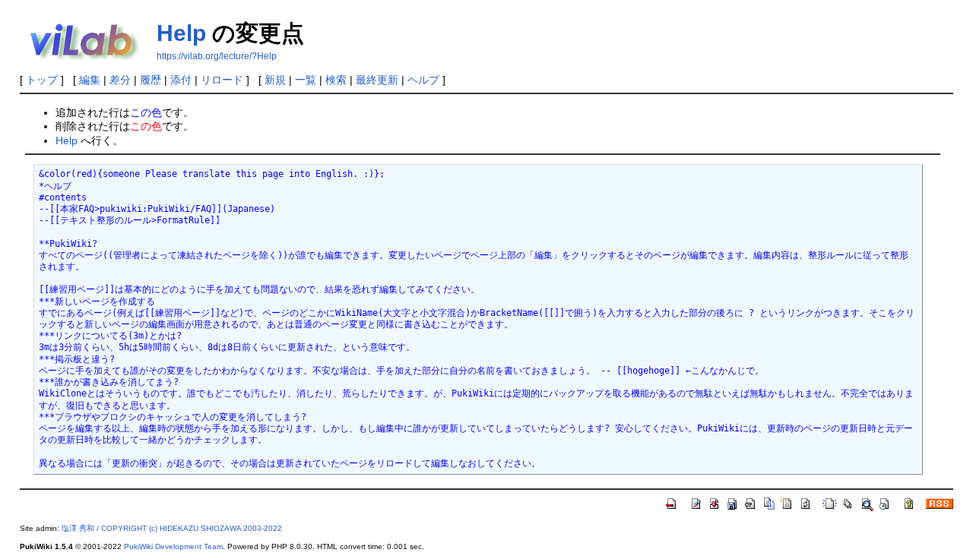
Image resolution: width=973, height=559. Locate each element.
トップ (42, 80)
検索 (336, 80)
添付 (181, 80)
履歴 (150, 80)
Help (181, 33)
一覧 (305, 80)
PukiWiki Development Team (173, 546)
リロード (222, 80)
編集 (89, 80)
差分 (120, 80)
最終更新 (377, 80)
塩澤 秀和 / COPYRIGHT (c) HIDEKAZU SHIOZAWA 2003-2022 (172, 528)
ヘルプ (423, 80)
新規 (275, 80)
